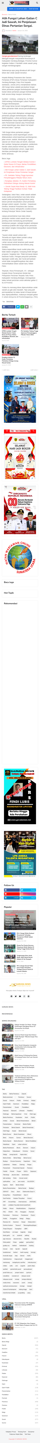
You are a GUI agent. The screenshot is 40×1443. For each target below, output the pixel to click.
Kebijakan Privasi (11, 1432)
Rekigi (21, 1219)
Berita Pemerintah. (28, 1127)
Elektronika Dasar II (29, 1192)
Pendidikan (25, 1104)
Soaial (14, 1131)
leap (16, 1256)
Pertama (29, 1168)
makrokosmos (7, 1259)
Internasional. (23, 1202)
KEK (4, 1205)
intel (11, 1249)
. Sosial (16, 1107)
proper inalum (19, 1272)
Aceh (26, 1117)
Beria (4, 1138)
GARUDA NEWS (22, 1439)
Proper (19, 1171)
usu (14, 1181)
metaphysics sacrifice (18, 1262)
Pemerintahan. (7, 1124)
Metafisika (6, 1144)
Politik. (5, 1219)
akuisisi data (15, 1175)
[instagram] (28, 894)
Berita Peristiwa (14, 1094)
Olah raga (33, 1114)
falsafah (26, 1239)
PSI (16, 1212)
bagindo (23, 1232)
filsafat (34, 1239)
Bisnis (18, 1148)
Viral (25, 1114)
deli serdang (6, 1178)
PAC (4, 1212)
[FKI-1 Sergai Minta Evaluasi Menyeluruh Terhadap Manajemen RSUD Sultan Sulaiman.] (9, 936)
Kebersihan (6, 1151)
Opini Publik (6, 1104)
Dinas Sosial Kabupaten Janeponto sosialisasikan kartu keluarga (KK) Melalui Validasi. (25, 1047)
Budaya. (31, 1188)
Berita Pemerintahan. (9, 1188)
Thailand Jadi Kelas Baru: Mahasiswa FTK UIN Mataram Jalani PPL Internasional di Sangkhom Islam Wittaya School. (26, 1078)
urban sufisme (22, 1144)
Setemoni (33, 1171)
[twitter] (15, 996)
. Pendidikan (25, 1107)
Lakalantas (6, 1165)
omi (16, 1266)
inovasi (5, 1249)
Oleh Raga (6, 1131)
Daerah (24, 1094)
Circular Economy (15, 1161)
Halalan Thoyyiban (19, 1198)
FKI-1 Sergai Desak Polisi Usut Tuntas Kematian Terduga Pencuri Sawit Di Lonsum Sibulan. (25, 968)
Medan (33, 1100)
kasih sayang (24, 1252)
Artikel (5, 1121)
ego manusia (7, 1239)
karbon (15, 1252)
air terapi (15, 1232)
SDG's (26, 1171)
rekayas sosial (26, 1276)
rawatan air (15, 1276)
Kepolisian (27, 1161)
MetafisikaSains (21, 1208)
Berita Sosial (22, 1131)
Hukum (12, 1100)
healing (31, 1245)
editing (27, 1235)
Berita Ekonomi (28, 1138)
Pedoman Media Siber (16, 1434)
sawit (23, 1283)
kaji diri (18, 1249)
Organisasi (32, 1208)
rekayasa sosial (7, 1279)
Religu (28, 1219)
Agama (5, 1185)
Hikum (29, 1134)
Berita (5, 1094)
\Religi (5, 1154)
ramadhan (6, 1276)
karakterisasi (7, 1252)
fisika (14, 1178)
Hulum (29, 1198)
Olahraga (6, 1114)
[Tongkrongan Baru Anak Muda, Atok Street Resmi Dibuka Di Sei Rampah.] (9, 958)
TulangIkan (18, 1229)
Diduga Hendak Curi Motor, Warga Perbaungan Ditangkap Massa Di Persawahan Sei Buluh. (25, 1026)
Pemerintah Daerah (18, 1168)
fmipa (15, 1242)
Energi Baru (6, 1195)
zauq (28, 1293)
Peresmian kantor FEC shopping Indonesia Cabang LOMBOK (24, 1304)
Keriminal (17, 1124)
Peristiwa (21, 1097)
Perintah (31, 1212)
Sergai (23, 1222)
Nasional (5, 1111)
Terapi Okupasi (7, 1229)
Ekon (18, 1192)
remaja (17, 1279)
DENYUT (5, 1192)
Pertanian (6, 1127)
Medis (5, 1208)
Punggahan (13, 1219)
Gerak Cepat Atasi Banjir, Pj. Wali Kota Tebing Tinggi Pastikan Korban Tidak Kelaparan (19, 188)
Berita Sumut (7, 1134)
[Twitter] (18, 306)
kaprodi (25, 1249)
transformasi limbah (9, 1293)
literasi (22, 1256)
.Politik (33, 1117)
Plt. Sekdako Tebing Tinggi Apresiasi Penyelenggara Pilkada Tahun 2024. (29, 333)
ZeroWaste (6, 1232)
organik (22, 1266)
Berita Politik (12, 14)
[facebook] (12, 890)
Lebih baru (6, 370)
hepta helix (23, 1154)
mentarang (6, 1262)
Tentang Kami (22, 1432)
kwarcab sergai (7, 1256)
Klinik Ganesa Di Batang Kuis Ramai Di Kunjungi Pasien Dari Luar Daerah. (26, 1056)
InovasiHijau (12, 1202)
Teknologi (6, 1175)
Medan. (14, 1165)
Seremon (16, 1222)
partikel (5, 1269)
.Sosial (12, 1121)
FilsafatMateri (17, 1195)
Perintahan (6, 1215)
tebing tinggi (23, 1289)
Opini (13, 1144)
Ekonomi (13, 1111)
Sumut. (19, 1138)
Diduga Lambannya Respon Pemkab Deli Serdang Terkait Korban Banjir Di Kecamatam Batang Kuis (26, 1315)
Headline (30, 1111)
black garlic (6, 1235)
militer (5, 1266)
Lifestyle (21, 1111)
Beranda (4, 14)
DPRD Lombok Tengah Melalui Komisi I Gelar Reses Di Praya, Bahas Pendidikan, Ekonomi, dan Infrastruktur (20, 164)
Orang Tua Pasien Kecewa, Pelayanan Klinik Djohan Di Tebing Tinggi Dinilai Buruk (25, 947)
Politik (19, 1100)
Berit (11, 1185)
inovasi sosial (23, 1178)
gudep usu (6, 1245)
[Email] (27, 306)
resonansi (16, 1283)
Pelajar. (29, 1165)
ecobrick (19, 1235)
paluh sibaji (31, 1266)
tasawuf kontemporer (9, 1289)
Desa (12, 1192)
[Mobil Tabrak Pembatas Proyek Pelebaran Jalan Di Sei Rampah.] (7, 1069)
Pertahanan (24, 1215)
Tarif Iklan (28, 1434)
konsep (33, 1252)
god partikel (29, 1242)
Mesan (11, 1208)
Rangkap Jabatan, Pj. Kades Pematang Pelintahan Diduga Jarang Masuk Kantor (10, 360)
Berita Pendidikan (31, 1141)
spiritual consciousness (10, 1286)
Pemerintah (6, 1168)
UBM (25, 1229)
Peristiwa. (15, 1215)
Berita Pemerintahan (23, 1121)
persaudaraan (28, 1269)
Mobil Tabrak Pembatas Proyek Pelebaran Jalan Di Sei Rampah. (25, 1066)
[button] (2, 3)
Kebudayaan (16, 1151)
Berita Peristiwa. (8, 1117)
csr (13, 1235)
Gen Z (26, 1195)
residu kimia (6, 1283)
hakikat (14, 1245)
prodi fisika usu (7, 1272)
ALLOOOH (30, 1181)
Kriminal (25, 1100)
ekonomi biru (17, 1239)
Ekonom (25, 1148)
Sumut (29, 1097)
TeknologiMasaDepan (29, 1225)
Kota (34, 1161)
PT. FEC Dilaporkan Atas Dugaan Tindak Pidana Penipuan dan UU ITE (26, 1324)
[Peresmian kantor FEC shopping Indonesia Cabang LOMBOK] (7, 1306)
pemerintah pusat (15, 1269)
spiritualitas (6, 1181)
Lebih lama (33, 370)
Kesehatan (19, 1117)
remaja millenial (26, 1279)
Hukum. (11, 1138)
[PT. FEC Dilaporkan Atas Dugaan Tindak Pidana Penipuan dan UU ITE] (7, 1326)
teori (30, 1289)
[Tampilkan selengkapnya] (31, 306)
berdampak (25, 1175)
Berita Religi (17, 1158)
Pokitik (5, 1171)
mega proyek (18, 1259)
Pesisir (33, 1215)
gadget (21, 1242)
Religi (33, 1104)
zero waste (21, 1181)
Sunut (32, 1151)
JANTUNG (33, 1202)
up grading (21, 1293)
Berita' (34, 1121)
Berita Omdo (7, 1158)
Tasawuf (18, 1225)
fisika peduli (6, 1242)
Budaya (5, 1161)
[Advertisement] (20, 685)
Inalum (33, 1148)
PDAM (11, 1212)
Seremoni (16, 1104)
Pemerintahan (7, 1107)
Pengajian (23, 1212)
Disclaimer (31, 1432)
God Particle (6, 1198)
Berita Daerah (16, 1127)
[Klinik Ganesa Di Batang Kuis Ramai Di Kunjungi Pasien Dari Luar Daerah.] (7, 1058)
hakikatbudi (22, 1245)
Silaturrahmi (31, 1222)
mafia (28, 1256)
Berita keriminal (7, 1097)
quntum (28, 1272)
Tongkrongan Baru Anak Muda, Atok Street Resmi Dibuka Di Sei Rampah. (25, 957)
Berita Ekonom (18, 1141)
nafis (11, 1266)
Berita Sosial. (22, 1188)
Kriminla (25, 1151)
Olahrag (22, 1165)
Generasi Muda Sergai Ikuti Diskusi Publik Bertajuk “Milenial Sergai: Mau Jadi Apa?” (26, 1036)
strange (22, 1286)
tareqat (29, 1286)
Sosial (5, 1100)
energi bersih (13, 1154)
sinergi (30, 1283)
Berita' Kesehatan (19, 1134)
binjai (29, 1232)
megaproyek (28, 1259)
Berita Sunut (27, 1158)
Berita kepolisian (16, 1114)
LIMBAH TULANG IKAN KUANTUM (19, 1205)
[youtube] (12, 894)
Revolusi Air (6, 1222)
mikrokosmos (32, 1262)
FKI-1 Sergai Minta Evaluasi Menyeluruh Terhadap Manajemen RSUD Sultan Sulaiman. (25, 936)
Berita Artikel (20, 1185)
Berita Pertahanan (8, 1148)
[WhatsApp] (22, 306)
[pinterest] (28, 996)
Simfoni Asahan (8, 1225)
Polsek (12, 1171)
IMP (4, 1202)
